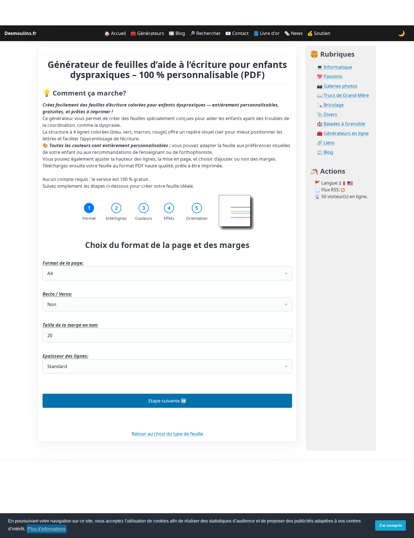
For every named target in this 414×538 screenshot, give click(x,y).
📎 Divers (327, 114)
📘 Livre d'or (266, 33)
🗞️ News (293, 33)
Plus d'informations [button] (47, 528)
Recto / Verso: (57, 294)
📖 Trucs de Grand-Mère (343, 95)
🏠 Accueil (115, 33)
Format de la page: (63, 263)
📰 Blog (177, 33)
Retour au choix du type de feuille (167, 434)
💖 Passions (329, 76)
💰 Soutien (318, 33)
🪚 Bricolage (330, 105)
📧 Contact (237, 33)
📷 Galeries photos (337, 86)
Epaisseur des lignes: (65, 356)
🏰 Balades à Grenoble (341, 124)
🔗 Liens (326, 142)
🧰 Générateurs (147, 33)
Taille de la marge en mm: (70, 325)
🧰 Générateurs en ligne (343, 133)
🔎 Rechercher (205, 33)
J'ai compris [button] (390, 525)
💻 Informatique (334, 67)
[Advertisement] (207, 12)
